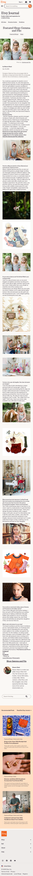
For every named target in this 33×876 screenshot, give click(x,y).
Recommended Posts (8, 710)
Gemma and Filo (26, 62)
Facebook (5, 654)
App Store (7, 857)
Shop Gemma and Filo (16, 661)
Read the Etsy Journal (23, 710)
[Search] (30, 6)
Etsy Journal (10, 13)
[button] (6, 866)
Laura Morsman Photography (11, 658)
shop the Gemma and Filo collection (13, 136)
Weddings (21, 22)
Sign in (20, 2)
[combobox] (16, 6)
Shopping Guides (12, 22)
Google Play (20, 857)
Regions (25, 874)
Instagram (6, 651)
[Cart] (30, 2)
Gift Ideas (3, 22)
